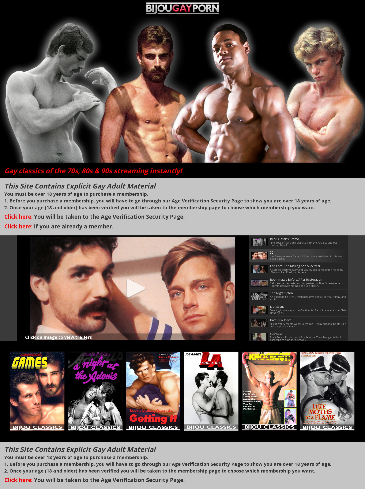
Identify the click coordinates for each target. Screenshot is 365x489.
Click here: (18, 216)
